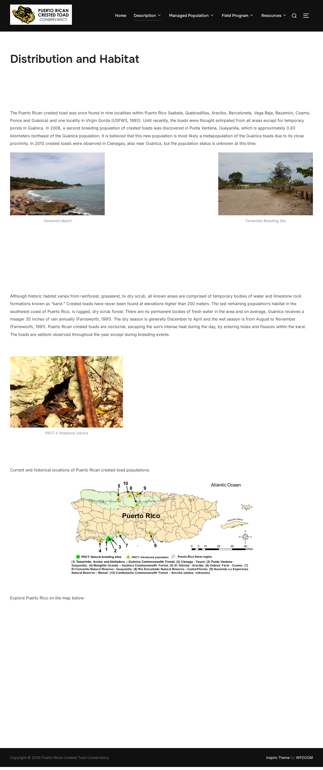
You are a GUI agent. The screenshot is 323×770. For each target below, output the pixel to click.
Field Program (235, 15)
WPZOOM (304, 757)
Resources (271, 15)
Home (120, 15)
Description (145, 15)
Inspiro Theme (278, 757)
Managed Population (189, 15)
